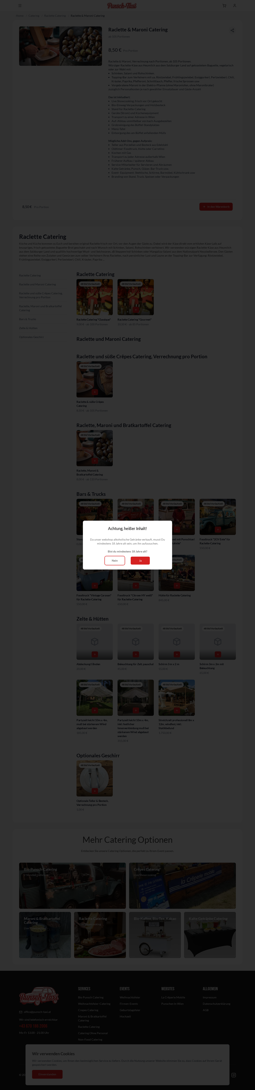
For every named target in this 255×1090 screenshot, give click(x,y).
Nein (115, 560)
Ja (140, 560)
